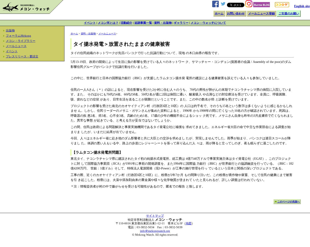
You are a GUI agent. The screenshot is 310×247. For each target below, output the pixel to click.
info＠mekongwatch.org (155, 231)
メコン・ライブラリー (20, 41)
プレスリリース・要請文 (22, 56)
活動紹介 (126, 22)
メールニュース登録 (261, 13)
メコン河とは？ (108, 22)
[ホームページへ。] (31, 12)
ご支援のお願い (288, 13)
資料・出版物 (163, 22)
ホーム (219, 13)
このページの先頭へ (288, 201)
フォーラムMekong (18, 35)
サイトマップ (155, 215)
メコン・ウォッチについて (208, 22)
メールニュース (16, 46)
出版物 (10, 30)
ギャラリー (181, 22)
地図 (189, 223)
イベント (90, 22)
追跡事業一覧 (143, 22)
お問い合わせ (236, 13)
